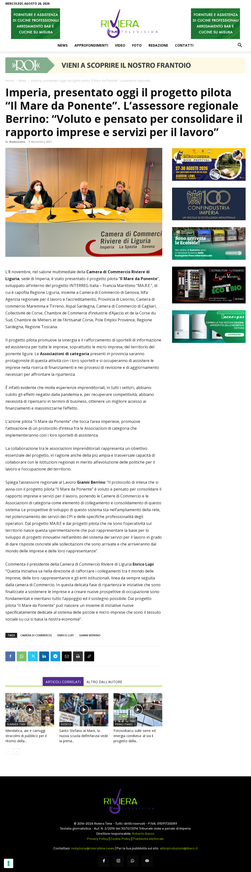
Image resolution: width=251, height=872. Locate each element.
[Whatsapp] (132, 861)
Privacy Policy (97, 839)
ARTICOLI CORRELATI (63, 681)
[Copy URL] (89, 656)
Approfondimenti (91, 45)
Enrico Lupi (65, 635)
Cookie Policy (120, 839)
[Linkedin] (44, 656)
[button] (240, 45)
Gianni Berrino (89, 635)
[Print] (78, 656)
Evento (66, 724)
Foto (137, 45)
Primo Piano (124, 724)
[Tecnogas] (209, 326)
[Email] (67, 656)
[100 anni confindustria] (209, 204)
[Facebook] (10, 656)
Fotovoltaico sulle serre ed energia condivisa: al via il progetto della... (134, 735)
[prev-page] (8, 752)
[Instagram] (118, 861)
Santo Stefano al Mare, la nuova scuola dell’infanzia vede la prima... (83, 735)
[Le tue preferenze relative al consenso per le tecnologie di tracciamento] (8, 863)
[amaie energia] (209, 243)
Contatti (184, 45)
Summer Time (16, 724)
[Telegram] (55, 656)
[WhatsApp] (21, 656)
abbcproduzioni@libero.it (179, 848)
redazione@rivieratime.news (92, 848)
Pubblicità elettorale (148, 839)
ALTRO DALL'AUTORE (104, 681)
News (63, 45)
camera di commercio (36, 635)
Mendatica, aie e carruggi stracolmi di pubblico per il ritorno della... (26, 735)
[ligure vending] (209, 285)
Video (120, 45)
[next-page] (16, 752)
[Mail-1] (147, 861)
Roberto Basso (143, 833)
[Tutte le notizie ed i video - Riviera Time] (125, 801)
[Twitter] (33, 656)
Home (9, 80)
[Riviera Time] (125, 23)
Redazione (158, 45)
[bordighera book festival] (209, 164)
